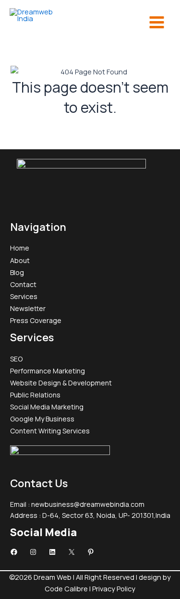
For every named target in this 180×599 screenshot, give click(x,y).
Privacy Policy (113, 588)
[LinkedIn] (52, 552)
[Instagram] (33, 552)
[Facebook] (14, 552)
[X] (71, 552)
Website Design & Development (61, 382)
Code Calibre (67, 588)
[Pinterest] (91, 552)
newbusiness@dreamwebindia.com (87, 504)
